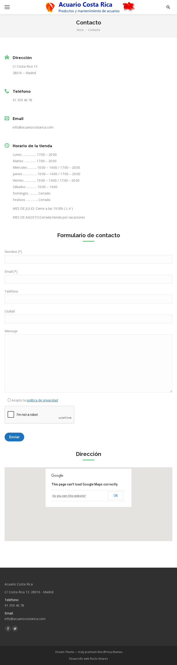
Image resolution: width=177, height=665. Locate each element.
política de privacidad (42, 400)
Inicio (80, 30)
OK (116, 495)
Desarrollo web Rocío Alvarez (88, 659)
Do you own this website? (69, 495)
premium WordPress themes (103, 652)
